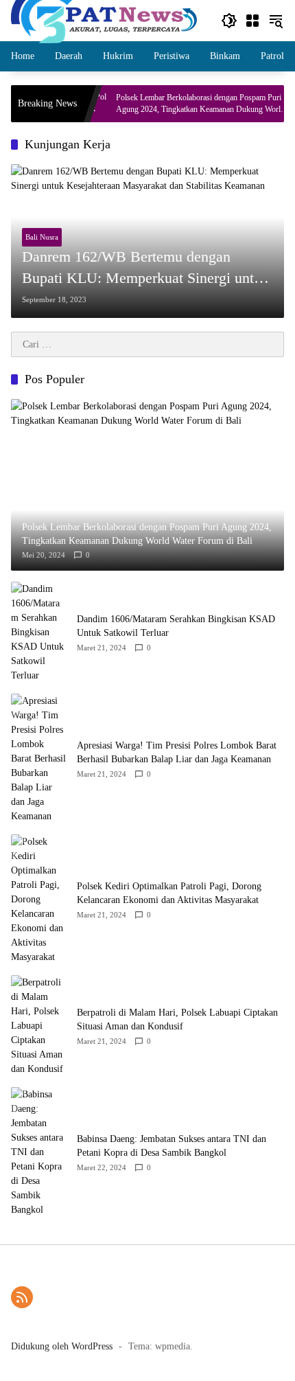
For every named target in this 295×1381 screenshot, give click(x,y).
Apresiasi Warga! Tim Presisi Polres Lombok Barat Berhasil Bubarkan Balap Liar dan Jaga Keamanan (176, 752)
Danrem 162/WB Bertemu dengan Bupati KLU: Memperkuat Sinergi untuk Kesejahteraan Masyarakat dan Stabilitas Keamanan (146, 268)
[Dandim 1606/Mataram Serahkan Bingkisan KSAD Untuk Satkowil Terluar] (38, 632)
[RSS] (22, 1297)
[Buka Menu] (252, 20)
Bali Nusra (41, 237)
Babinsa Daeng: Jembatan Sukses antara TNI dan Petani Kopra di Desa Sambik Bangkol (171, 1146)
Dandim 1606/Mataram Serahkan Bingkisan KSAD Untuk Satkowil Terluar (176, 626)
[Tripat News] (104, 19)
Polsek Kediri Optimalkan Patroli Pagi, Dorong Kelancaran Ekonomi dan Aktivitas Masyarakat (169, 893)
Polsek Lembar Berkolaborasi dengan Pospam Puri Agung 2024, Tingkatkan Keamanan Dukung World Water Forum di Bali (186, 104)
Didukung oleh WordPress (62, 1346)
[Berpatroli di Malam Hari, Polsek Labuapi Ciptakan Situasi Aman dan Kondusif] (38, 1025)
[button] (229, 20)
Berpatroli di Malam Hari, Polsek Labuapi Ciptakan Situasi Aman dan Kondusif (177, 1019)
